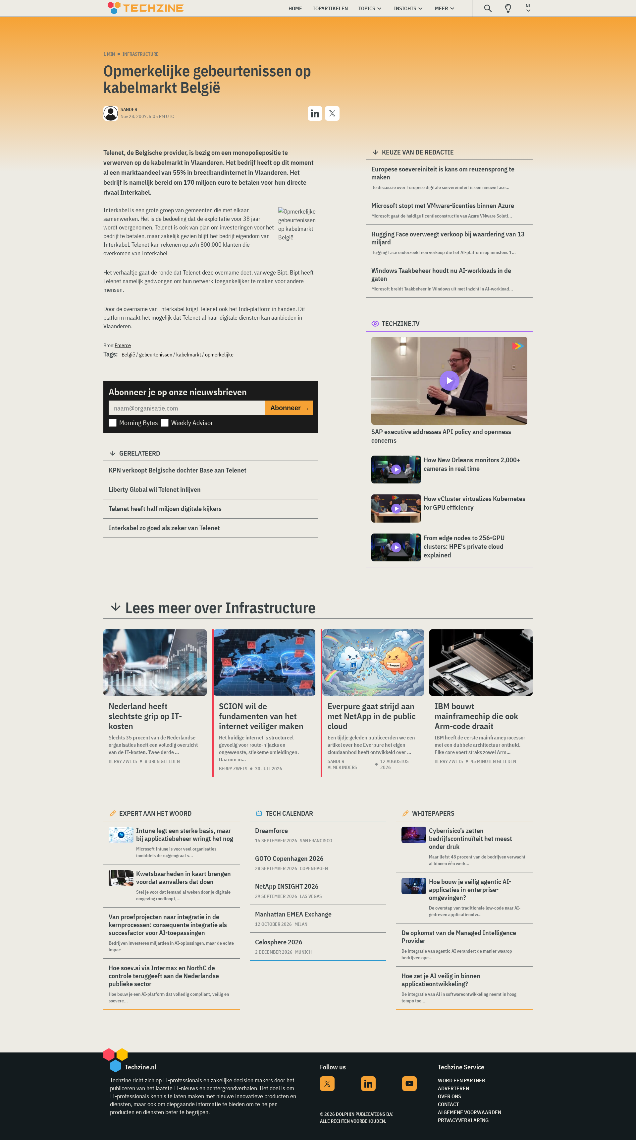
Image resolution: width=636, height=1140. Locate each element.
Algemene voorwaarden (469, 1112)
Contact (448, 1104)
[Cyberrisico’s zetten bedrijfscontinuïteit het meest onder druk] (413, 847)
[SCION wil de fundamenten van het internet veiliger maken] (264, 662)
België (128, 354)
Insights (405, 8)
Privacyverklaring (463, 1120)
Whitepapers (433, 813)
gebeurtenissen (155, 354)
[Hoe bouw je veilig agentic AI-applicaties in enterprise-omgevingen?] (413, 898)
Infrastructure (141, 54)
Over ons (449, 1096)
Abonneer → (289, 408)
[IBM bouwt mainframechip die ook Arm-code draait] (481, 662)
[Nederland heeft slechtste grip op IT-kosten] (155, 662)
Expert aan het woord (155, 813)
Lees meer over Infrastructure (220, 607)
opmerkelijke (219, 354)
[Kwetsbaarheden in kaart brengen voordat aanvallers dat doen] (121, 886)
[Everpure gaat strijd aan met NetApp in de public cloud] (373, 662)
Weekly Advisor (192, 422)
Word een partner (461, 1080)
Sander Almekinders (342, 764)
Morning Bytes (138, 422)
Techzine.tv (401, 323)
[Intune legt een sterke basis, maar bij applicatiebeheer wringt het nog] (121, 843)
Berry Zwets (123, 761)
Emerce (123, 345)
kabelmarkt (188, 354)
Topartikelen (330, 8)
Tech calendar (289, 813)
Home (295, 8)
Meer (441, 8)
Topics (366, 8)
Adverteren (453, 1088)
